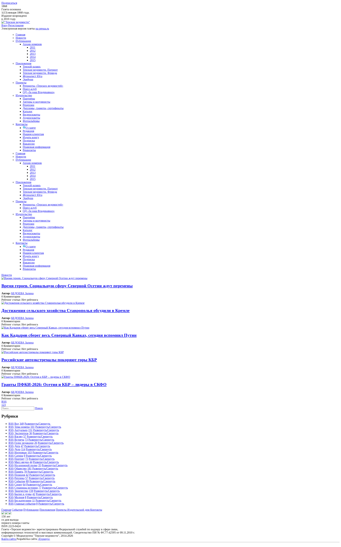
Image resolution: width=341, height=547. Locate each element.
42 (27, 474)
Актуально (21, 430)
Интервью (20, 452)
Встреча (19, 439)
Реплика (19, 478)
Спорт (18, 484)
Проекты (61, 509)
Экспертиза (21, 433)
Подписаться (9, 2)
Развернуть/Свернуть (37, 423)
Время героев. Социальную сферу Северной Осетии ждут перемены (67, 285)
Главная (6, 509)
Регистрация (15, 25)
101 (32, 426)
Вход (4, 25)
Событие (19, 481)
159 (31, 490)
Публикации (31, 509)
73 (26, 439)
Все (16, 423)
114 (23, 449)
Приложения (47, 509)
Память (18, 471)
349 (22, 423)
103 (30, 452)
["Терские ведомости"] (15, 22)
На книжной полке (25, 465)
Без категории (22, 500)
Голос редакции (24, 442)
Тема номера (22, 426)
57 (24, 436)
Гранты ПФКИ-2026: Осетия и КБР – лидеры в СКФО (54, 384)
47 (22, 446)
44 (30, 462)
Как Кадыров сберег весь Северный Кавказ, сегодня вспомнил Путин (69, 335)
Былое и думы (23, 494)
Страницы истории (26, 487)
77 (40, 487)
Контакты (96, 509)
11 (33, 500)
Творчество (21, 490)
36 (30, 433)
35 (39, 465)
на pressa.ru (42, 28)
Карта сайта (9, 538)
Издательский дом (78, 509)
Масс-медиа (21, 462)
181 (29, 468)
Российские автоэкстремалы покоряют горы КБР (49, 359)
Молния (19, 497)
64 (24, 484)
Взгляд (18, 436)
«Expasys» (44, 538)
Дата (17, 446)
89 (27, 481)
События (17, 509)
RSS (4, 401)
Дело (17, 449)
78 (25, 471)
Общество (20, 468)
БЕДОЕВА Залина (22, 293)
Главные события (25, 503)
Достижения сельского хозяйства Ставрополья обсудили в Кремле (65, 310)
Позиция (19, 474)
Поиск (39, 408)
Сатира (18, 455)
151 (30, 430)
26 (35, 442)
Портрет (19, 458)
